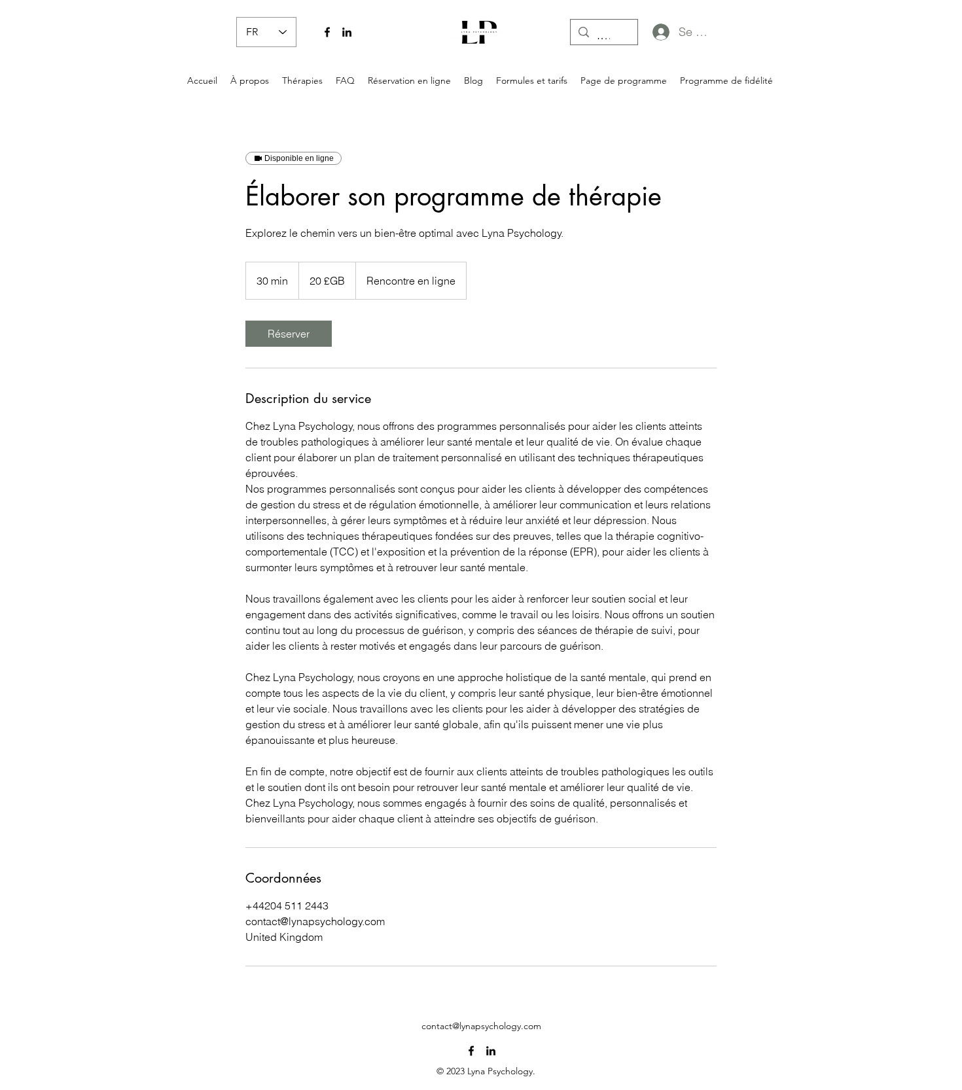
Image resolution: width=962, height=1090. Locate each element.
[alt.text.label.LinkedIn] (346, 32)
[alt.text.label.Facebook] (327, 32)
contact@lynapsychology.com (481, 1026)
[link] (288, 334)
